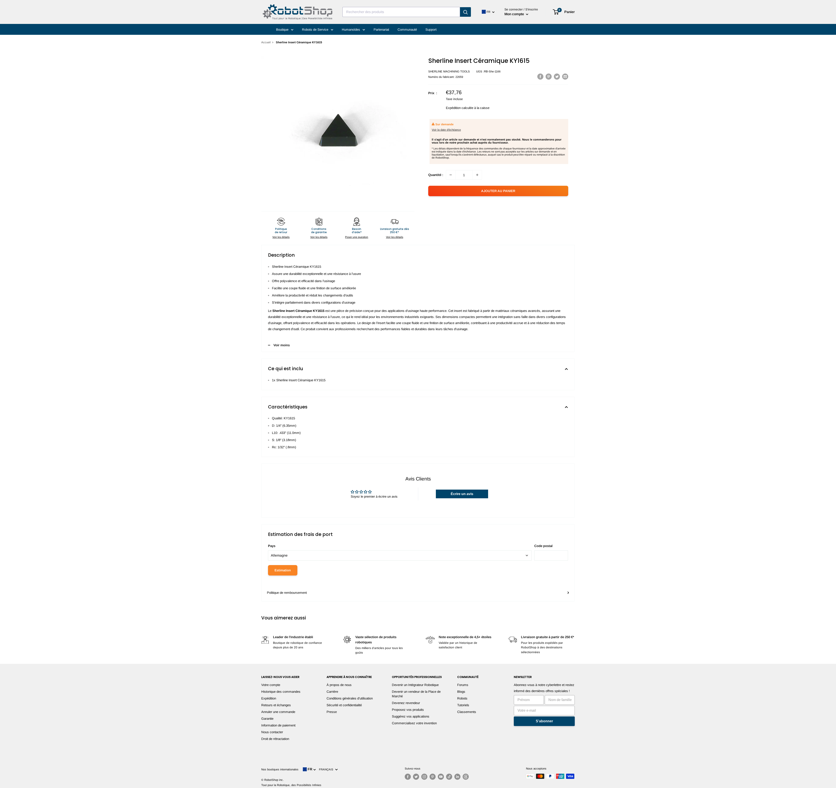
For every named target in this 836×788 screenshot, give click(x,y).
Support (431, 29)
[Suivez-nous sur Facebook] (408, 777)
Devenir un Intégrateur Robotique (415, 685)
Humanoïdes (351, 29)
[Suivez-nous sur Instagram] (424, 777)
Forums (462, 685)
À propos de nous (339, 685)
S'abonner (544, 721)
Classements (466, 712)
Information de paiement (278, 725)
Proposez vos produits (408, 709)
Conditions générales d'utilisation (350, 698)
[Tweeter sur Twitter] (557, 76)
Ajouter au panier (498, 191)
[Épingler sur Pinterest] (549, 76)
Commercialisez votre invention (414, 723)
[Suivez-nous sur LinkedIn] (457, 777)
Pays (271, 546)
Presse (332, 712)
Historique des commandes (280, 691)
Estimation (283, 570)
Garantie (267, 718)
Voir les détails (281, 237)
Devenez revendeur (406, 703)
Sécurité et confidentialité (344, 705)
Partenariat (381, 29)
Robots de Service (315, 29)
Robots (462, 698)
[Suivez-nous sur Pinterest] (433, 777)
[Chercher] (465, 12)
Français (327, 769)
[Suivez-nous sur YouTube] (441, 777)
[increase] (477, 174)
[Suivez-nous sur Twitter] (416, 777)
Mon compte (514, 14)
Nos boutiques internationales (279, 769)
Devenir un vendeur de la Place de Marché (416, 694)
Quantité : (435, 175)
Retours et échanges (276, 705)
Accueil (266, 42)
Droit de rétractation (275, 739)
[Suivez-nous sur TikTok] (449, 777)
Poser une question (356, 237)
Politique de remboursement (287, 592)
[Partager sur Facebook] (540, 76)
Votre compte (270, 685)
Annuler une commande (278, 712)
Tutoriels (463, 705)
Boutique (282, 29)
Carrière (332, 691)
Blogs (461, 691)
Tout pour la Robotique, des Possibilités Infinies (291, 785)
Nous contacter (272, 732)
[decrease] (450, 174)
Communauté (407, 29)
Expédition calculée (459, 108)
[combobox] (401, 12)
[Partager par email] (565, 76)
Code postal (543, 546)
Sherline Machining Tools (449, 71)
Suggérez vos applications (410, 716)
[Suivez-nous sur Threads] (466, 777)
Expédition (268, 698)
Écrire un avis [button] (462, 494)
